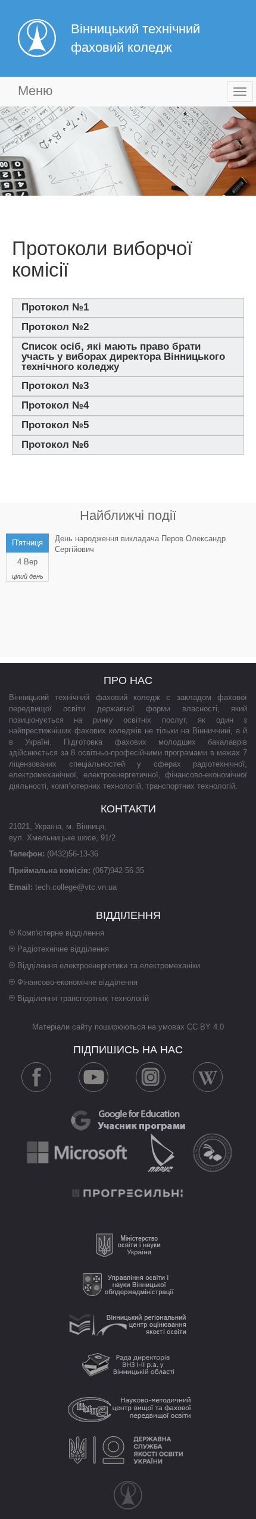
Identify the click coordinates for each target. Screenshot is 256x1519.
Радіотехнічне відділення (63, 948)
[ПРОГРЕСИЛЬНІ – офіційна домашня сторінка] (128, 1192)
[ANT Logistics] (212, 1151)
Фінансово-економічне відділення (77, 982)
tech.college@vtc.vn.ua (76, 887)
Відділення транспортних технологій (83, 998)
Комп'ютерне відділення (60, 932)
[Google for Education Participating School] (128, 1119)
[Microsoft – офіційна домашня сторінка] (78, 1151)
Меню (35, 90)
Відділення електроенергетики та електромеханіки (108, 965)
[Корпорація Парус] (162, 1151)
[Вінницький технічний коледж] (128, 1495)
